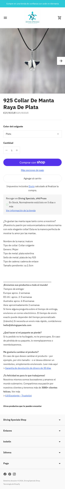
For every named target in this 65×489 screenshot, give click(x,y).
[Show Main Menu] (5, 17)
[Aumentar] (17, 150)
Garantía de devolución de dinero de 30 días (28, 368)
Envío (31, 186)
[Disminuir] (7, 150)
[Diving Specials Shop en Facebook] (5, 474)
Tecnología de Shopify (11, 484)
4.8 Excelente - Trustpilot (18, 395)
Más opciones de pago (32, 170)
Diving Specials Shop (32, 481)
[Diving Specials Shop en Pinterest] (9, 474)
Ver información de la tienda (21, 210)
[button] (61, 61)
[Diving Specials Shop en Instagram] (14, 474)
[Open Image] (32, 61)
